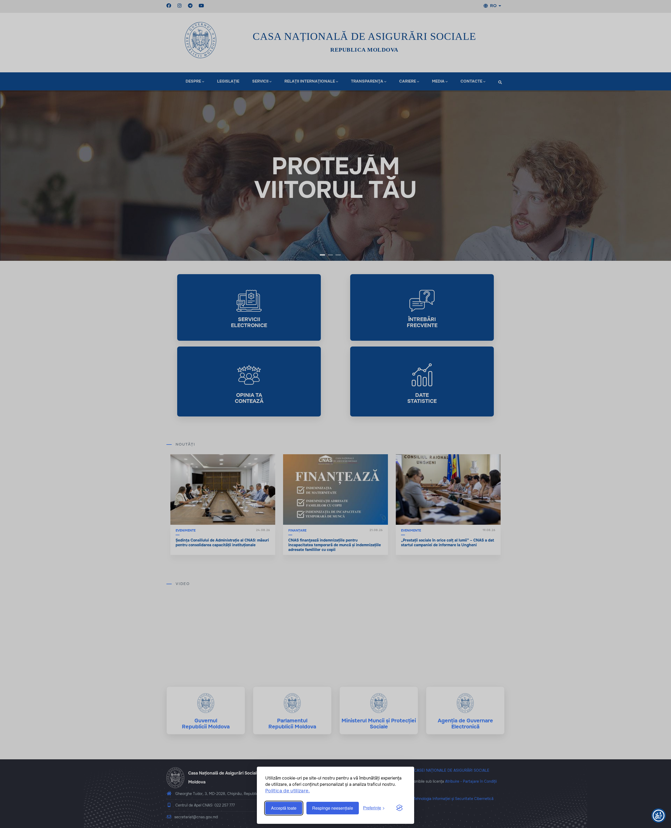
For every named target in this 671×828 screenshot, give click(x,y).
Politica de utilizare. (287, 791)
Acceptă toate (283, 808)
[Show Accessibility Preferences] (658, 815)
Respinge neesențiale (332, 808)
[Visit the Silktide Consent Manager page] (399, 808)
